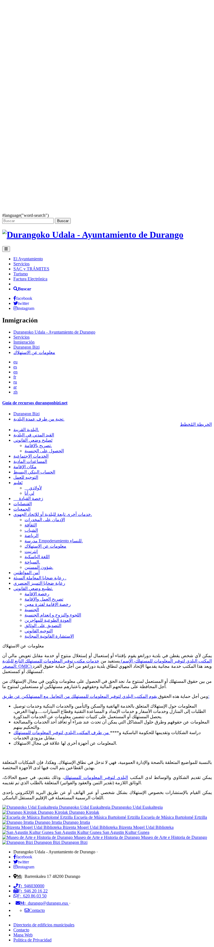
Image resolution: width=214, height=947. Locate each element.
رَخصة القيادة (28, 498)
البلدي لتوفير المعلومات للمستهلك (96, 777)
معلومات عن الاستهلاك (34, 352)
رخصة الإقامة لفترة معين (48, 604)
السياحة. (32, 562)
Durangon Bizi (26, 347)
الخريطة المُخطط (196, 424)
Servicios (21, 263)
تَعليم (18, 482)
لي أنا (29, 493)
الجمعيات (21, 509)
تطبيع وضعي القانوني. (33, 588)
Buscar (63, 221)
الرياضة (31, 535)
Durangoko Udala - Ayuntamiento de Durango (54, 332)
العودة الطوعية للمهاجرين (48, 620)
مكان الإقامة (25, 466)
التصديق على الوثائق (43, 625)
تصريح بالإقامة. (38, 445)
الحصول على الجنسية (44, 450)
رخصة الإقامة (37, 593)
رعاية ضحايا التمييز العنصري (39, 583)
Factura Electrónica (30, 278)
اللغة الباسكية (37, 556)
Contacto (21, 929)
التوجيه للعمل (25, 477)
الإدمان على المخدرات (45, 519)
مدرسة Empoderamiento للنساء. (54, 540)
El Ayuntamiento (28, 258)
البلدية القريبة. (26, 429)
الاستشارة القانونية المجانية (49, 636)
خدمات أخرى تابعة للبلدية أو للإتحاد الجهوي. (52, 514)
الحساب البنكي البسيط (34, 472)
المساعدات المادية (30, 461)
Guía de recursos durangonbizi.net (34, 402)
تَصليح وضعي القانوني (32, 440)
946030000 (31, 885)
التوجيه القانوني (39, 630)
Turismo (20, 273)
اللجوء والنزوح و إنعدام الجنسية (53, 615)
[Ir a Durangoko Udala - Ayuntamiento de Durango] (92, 235)
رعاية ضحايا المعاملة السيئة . (39, 578)
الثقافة (31, 525)
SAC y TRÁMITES (31, 268)
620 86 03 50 (32, 895)
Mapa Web (23, 935)
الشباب (31, 530)
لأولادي (33, 487)
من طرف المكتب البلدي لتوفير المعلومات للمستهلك (61, 732)
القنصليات (22, 503)
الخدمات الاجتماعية (30, 456)
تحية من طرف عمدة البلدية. (38, 419)
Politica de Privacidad (32, 940)
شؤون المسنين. (39, 567)
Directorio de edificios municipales (43, 924)
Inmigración (24, 342)
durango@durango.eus (44, 903)
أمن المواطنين (26, 572)
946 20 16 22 (33, 890)
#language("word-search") (25, 215)
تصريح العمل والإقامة (44, 599)
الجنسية (32, 609)
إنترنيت (31, 551)
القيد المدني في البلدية (33, 435)
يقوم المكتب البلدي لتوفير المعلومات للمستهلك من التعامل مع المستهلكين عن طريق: (105, 696)
